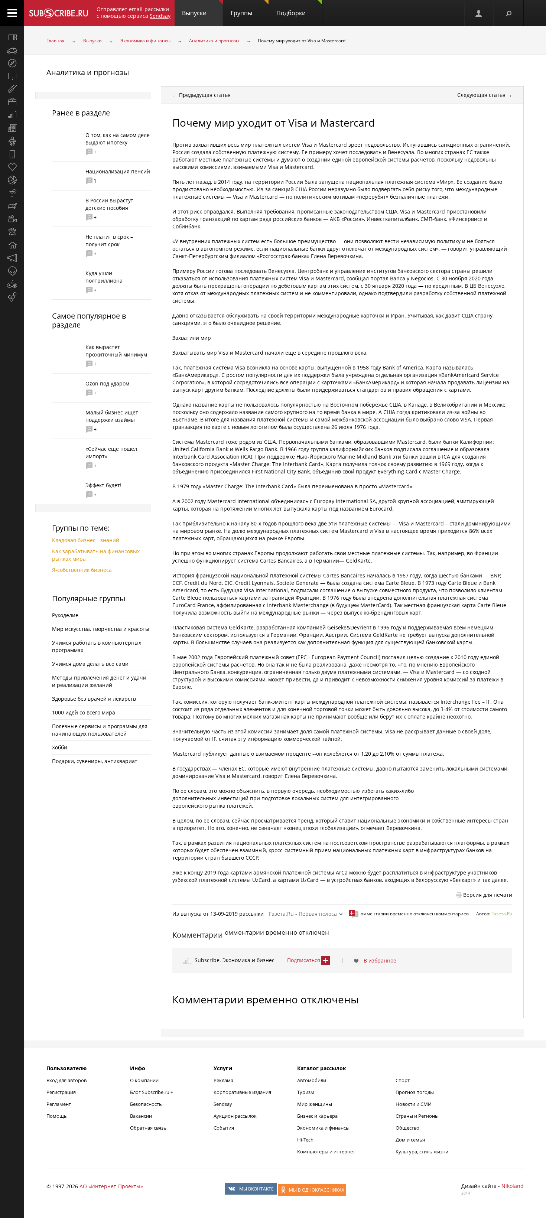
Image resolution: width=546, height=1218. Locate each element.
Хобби (59, 747)
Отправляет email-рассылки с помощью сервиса (133, 12)
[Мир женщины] (12, 89)
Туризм (305, 1092)
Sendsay (223, 1104)
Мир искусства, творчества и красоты (100, 628)
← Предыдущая (201, 94)
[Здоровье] (12, 167)
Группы (241, 13)
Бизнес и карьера (317, 1116)
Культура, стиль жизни (422, 1151)
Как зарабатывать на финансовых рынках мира (96, 555)
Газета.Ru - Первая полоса (303, 913)
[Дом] (12, 245)
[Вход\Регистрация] (479, 13)
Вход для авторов (66, 1080)
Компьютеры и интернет (326, 1151)
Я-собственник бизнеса (82, 569)
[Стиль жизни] (12, 193)
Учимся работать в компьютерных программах (96, 646)
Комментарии (197, 935)
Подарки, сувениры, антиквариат (94, 761)
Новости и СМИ (414, 1104)
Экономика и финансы (145, 41)
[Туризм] (12, 63)
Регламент (58, 1104)
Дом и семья (410, 1139)
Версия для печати (487, 894)
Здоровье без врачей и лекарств (94, 698)
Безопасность (146, 1104)
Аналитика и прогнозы (214, 41)
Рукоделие (65, 615)
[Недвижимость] (12, 128)
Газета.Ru (501, 914)
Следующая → (484, 94)
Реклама (223, 1080)
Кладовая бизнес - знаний (85, 540)
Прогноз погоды (415, 1092)
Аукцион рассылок (235, 1116)
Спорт (403, 1080)
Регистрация (61, 1092)
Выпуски (194, 13)
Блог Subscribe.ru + (152, 1092)
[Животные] (12, 232)
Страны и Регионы (417, 1116)
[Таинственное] (12, 271)
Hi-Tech (305, 1139)
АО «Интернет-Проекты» (111, 1186)
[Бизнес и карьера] (12, 102)
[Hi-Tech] (12, 154)
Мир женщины (314, 1104)
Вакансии (141, 1116)
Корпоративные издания (242, 1092)
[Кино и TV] (12, 219)
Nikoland (512, 1185)
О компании (144, 1080)
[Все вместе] (12, 37)
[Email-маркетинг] (12, 297)
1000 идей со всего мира (83, 712)
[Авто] (12, 50)
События (224, 1127)
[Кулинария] (12, 206)
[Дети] (12, 141)
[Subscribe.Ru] (58, 13)
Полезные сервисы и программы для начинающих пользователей (99, 730)
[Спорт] (12, 180)
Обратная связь (148, 1127)
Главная (55, 41)
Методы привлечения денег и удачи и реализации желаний (99, 681)
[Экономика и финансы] (12, 115)
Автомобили (311, 1080)
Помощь (56, 1116)
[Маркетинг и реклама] (12, 258)
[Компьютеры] (12, 76)
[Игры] (12, 284)
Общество (407, 1127)
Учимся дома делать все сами (90, 663)
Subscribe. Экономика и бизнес (234, 960)
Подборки (291, 13)
